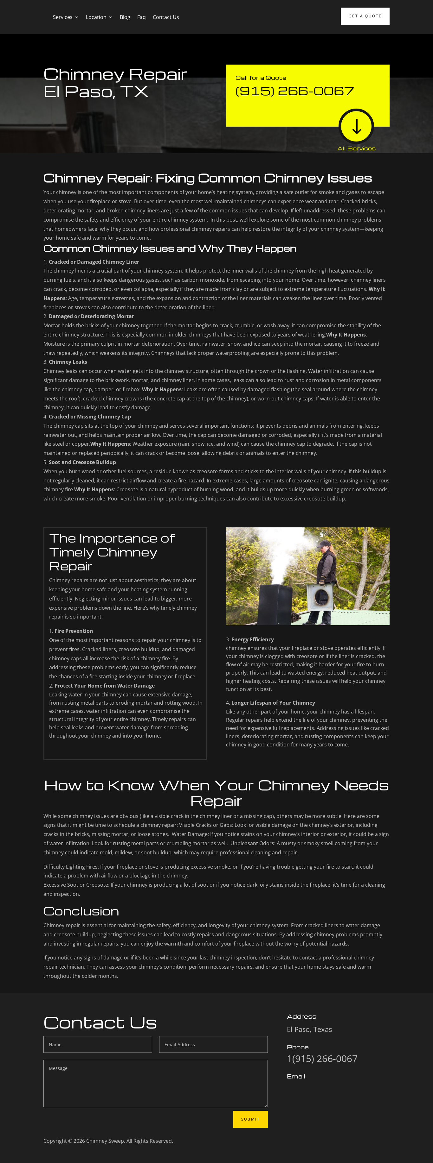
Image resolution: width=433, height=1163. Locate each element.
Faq (141, 17)
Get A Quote (365, 16)
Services (63, 17)
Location (96, 17)
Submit (250, 1119)
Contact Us (166, 17)
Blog (125, 17)
